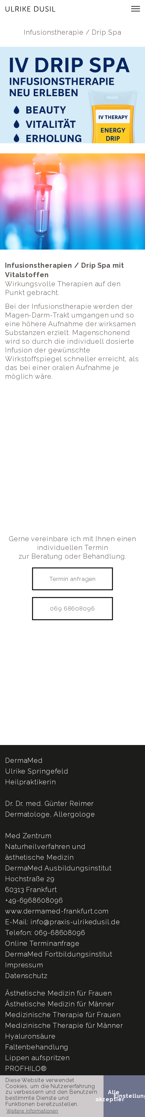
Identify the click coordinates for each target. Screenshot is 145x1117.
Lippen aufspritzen (37, 1058)
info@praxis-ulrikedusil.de (75, 922)
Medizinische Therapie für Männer (64, 1025)
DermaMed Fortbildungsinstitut (58, 954)
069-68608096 (59, 933)
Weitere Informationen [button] (32, 1111)
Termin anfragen (72, 578)
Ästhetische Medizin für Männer (59, 1004)
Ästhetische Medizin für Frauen (58, 993)
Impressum (24, 965)
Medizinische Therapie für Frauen (63, 1015)
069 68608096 (72, 608)
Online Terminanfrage (42, 943)
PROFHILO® (26, 1069)
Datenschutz (26, 976)
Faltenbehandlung (36, 1047)
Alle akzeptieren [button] (114, 1096)
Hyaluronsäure (30, 1036)
